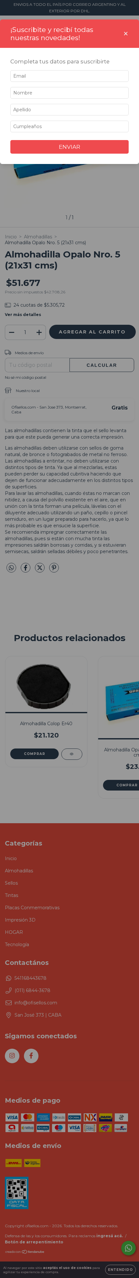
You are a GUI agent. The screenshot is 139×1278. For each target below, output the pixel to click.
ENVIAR (69, 147)
